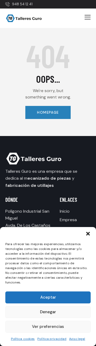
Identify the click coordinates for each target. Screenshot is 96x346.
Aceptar (48, 297)
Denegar (48, 312)
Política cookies (23, 339)
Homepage (48, 112)
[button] (88, 233)
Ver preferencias (48, 326)
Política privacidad (51, 339)
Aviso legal (77, 339)
